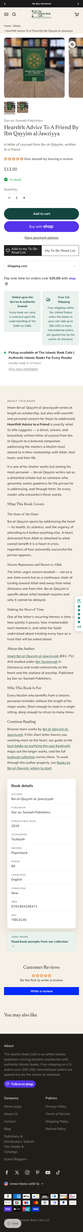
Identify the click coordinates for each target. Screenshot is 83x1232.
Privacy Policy (56, 1106)
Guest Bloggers (15, 1159)
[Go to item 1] (9, 108)
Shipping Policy (57, 1121)
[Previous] (4, 3)
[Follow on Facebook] (6, 1172)
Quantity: (11, 189)
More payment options (41, 238)
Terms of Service (58, 1114)
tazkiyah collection (21, 757)
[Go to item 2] (22, 108)
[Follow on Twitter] (17, 1172)
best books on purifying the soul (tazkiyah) (38, 746)
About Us (11, 1114)
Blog (7, 1129)
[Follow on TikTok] (58, 1172)
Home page (13, 1106)
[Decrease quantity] (9, 198)
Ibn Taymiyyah (46, 662)
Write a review (41, 991)
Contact (10, 1121)
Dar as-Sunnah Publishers (23, 120)
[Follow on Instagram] (27, 1172)
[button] (13, 159)
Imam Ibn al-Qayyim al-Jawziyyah (33, 656)
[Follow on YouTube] (48, 1172)
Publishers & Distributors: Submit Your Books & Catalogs (19, 1144)
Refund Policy (56, 1129)
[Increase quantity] (24, 198)
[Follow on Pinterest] (37, 1172)
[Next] (78, 3)
